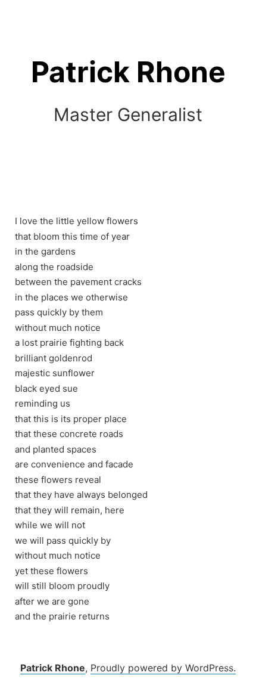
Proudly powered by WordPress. (163, 668)
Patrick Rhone (128, 71)
